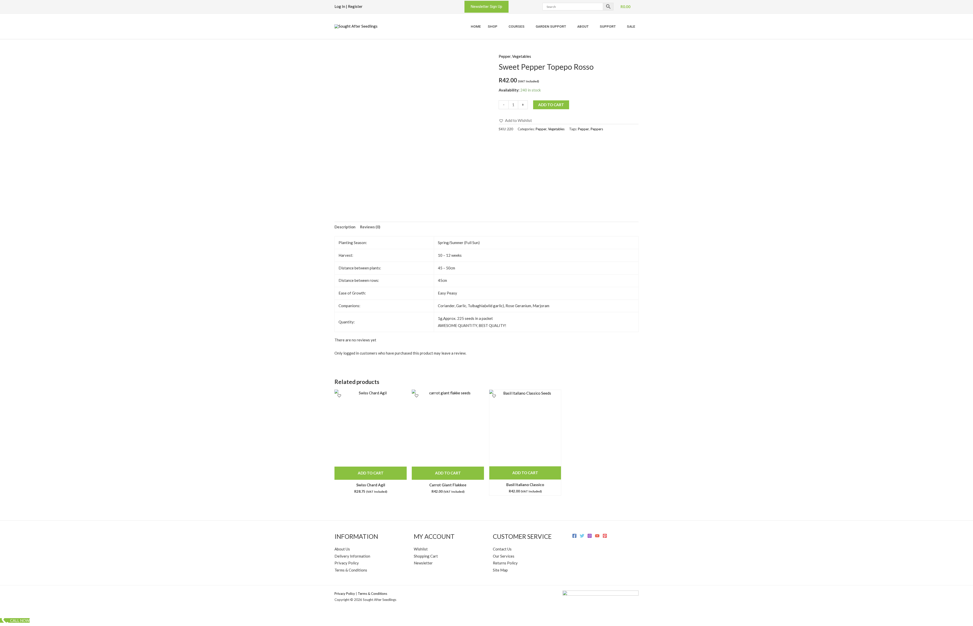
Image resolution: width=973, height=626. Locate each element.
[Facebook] (574, 535)
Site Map (500, 570)
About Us (342, 549)
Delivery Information (352, 556)
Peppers (596, 129)
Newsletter (423, 563)
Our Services (503, 556)
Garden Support (551, 26)
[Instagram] (589, 535)
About (583, 26)
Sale (631, 26)
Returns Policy (505, 563)
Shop (492, 26)
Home (476, 26)
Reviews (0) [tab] (370, 227)
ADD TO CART (551, 104)
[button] (486, 7)
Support (608, 26)
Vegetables (521, 56)
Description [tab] (344, 227)
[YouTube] (597, 535)
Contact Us (502, 549)
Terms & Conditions (350, 570)
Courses (517, 26)
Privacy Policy (346, 563)
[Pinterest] (605, 535)
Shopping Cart (426, 556)
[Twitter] (582, 535)
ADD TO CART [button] (371, 473)
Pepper (505, 56)
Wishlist (421, 549)
